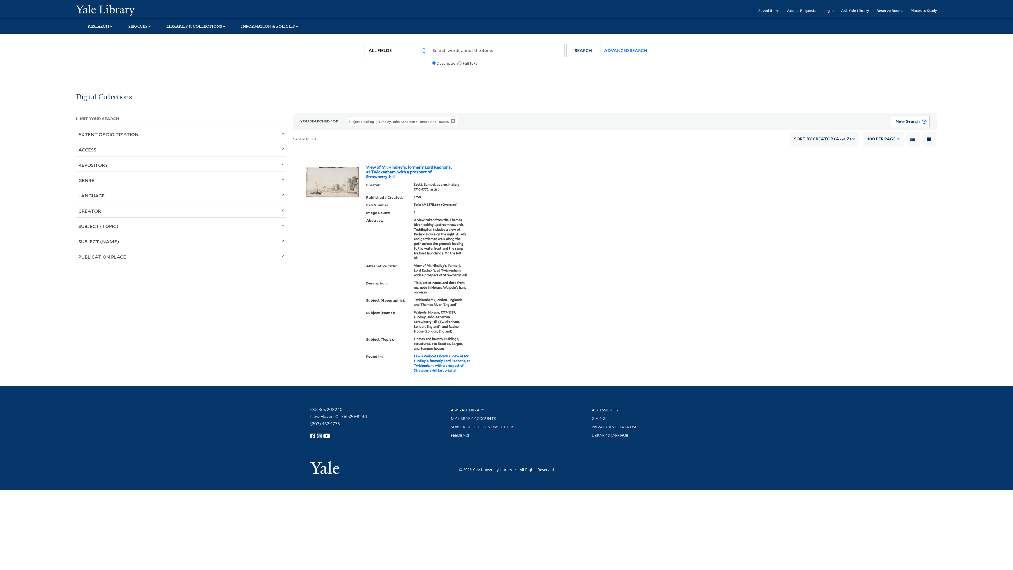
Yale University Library (140, 10)
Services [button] (137, 26)
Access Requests (801, 10)
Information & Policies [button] (268, 26)
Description (447, 63)
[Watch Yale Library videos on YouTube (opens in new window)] (326, 436)
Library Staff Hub (610, 435)
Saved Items (769, 10)
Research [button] (98, 26)
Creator (89, 211)
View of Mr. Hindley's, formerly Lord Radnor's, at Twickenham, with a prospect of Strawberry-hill (409, 172)
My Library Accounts (473, 418)
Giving (599, 418)
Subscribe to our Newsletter (482, 427)
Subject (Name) (98, 241)
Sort (822, 138)
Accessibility (605, 410)
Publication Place (102, 257)
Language (91, 195)
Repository (93, 165)
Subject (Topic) (98, 226)
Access (87, 149)
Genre (86, 180)
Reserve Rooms (890, 10)
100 (881, 138)
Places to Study (924, 10)
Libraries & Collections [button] (194, 26)
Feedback (461, 435)
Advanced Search (625, 50)
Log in (829, 10)
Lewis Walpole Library (431, 356)
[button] (583, 50)
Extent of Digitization (108, 134)
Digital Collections (104, 97)
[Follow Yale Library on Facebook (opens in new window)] (312, 436)
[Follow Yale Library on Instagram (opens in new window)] (319, 436)
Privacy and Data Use (614, 427)
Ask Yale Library (855, 10)
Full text (470, 63)
